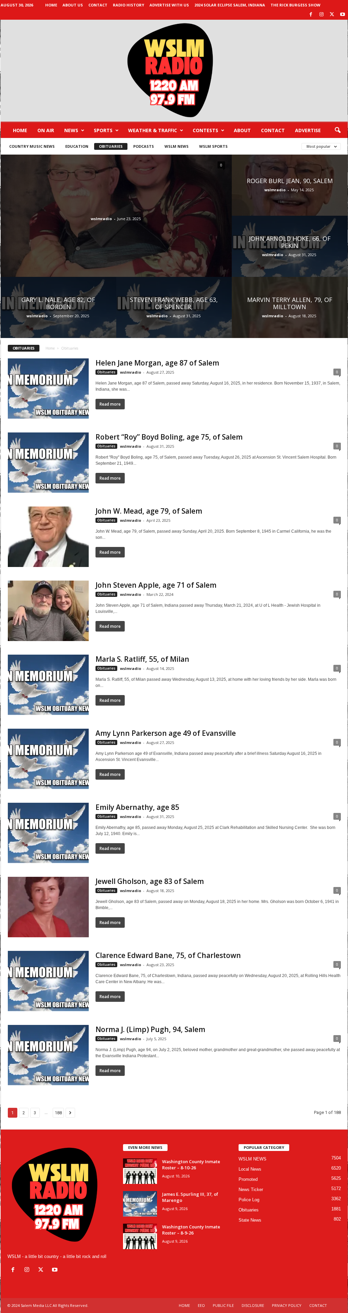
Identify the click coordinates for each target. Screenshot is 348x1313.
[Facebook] (311, 15)
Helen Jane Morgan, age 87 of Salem (157, 363)
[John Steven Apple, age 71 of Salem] (48, 611)
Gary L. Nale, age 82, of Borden (58, 303)
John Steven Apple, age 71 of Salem (155, 585)
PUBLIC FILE (223, 1305)
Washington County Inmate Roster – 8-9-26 (191, 1230)
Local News (250, 1169)
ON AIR (45, 130)
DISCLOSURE (253, 1305)
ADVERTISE (308, 130)
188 (58, 1112)
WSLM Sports (213, 146)
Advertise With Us (169, 4)
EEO (201, 1305)
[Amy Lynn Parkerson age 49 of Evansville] (48, 759)
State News (250, 1220)
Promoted (248, 1179)
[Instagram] (321, 15)
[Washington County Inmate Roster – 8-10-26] (140, 1171)
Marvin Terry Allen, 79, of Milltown (289, 303)
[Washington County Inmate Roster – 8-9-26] (140, 1236)
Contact (97, 4)
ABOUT (242, 130)
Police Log (249, 1199)
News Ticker (251, 1189)
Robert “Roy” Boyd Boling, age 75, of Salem (169, 437)
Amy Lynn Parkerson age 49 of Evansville (165, 733)
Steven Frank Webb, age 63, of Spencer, (174, 303)
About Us (73, 4)
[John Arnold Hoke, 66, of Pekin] (290, 253)
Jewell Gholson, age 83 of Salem (149, 881)
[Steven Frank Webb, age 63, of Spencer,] (174, 314)
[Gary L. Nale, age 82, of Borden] (58, 314)
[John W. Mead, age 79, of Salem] (48, 537)
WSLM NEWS (176, 146)
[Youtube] (342, 15)
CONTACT (273, 130)
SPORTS (103, 130)
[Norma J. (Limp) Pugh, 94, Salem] (48, 1055)
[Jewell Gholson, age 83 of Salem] (48, 907)
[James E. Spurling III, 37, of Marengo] (140, 1204)
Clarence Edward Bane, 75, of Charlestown (168, 955)
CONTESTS (205, 130)
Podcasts (143, 146)
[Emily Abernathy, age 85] (48, 833)
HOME (184, 1305)
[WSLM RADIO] (174, 71)
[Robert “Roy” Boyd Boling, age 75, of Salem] (48, 462)
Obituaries (111, 146)
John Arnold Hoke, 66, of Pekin (290, 242)
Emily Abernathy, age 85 (137, 807)
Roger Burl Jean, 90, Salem (290, 181)
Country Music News (32, 146)
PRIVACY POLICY (286, 1305)
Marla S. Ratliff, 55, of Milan (142, 659)
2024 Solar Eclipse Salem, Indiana (229, 4)
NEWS (71, 130)
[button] (337, 130)
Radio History (128, 4)
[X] (332, 15)
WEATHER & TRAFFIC (152, 130)
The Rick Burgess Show (295, 4)
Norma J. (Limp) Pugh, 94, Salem (150, 1029)
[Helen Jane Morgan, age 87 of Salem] (48, 388)
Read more (110, 404)
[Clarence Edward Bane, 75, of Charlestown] (48, 981)
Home (51, 4)
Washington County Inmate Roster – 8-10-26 (191, 1164)
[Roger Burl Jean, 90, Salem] (290, 192)
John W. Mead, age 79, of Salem (148, 511)
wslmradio (101, 218)
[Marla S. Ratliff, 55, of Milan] (48, 685)
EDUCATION (76, 146)
